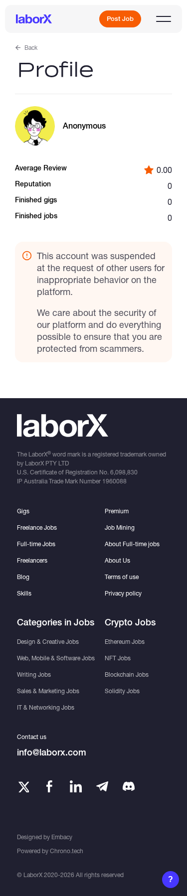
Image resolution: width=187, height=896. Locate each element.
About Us (117, 560)
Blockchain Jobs (127, 674)
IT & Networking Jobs (45, 707)
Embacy (61, 837)
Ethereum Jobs (125, 641)
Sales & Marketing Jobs (48, 691)
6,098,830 (124, 472)
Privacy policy (123, 593)
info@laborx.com (51, 752)
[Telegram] (102, 786)
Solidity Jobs (122, 691)
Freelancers (32, 560)
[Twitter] (23, 786)
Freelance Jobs (37, 527)
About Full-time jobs (132, 544)
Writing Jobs (34, 674)
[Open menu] (163, 18)
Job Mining (120, 527)
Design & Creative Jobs (48, 641)
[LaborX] (34, 18)
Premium (117, 511)
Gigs (23, 511)
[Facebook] (49, 786)
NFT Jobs (118, 658)
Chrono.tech (66, 851)
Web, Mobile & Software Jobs (56, 658)
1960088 (114, 481)
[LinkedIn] (76, 786)
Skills (24, 593)
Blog (23, 577)
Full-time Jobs (36, 544)
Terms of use (122, 577)
